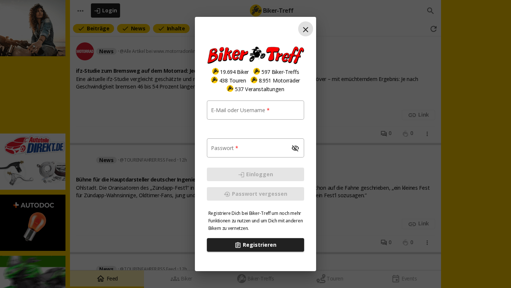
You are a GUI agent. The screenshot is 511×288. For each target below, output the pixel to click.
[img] (215, 71)
